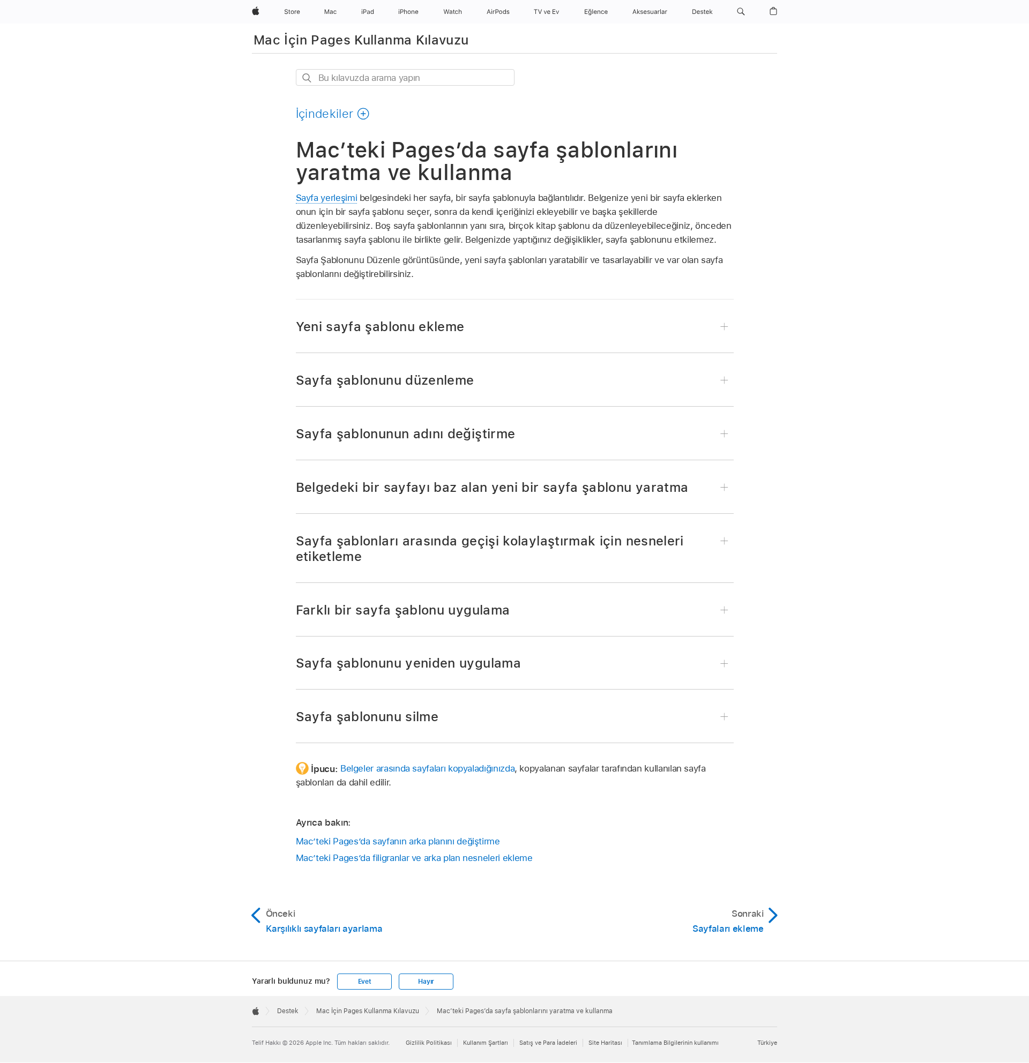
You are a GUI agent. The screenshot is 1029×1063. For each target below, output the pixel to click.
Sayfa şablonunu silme (367, 716)
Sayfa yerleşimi (326, 197)
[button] (741, 12)
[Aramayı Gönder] (307, 78)
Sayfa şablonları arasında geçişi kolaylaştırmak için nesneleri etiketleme (490, 548)
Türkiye (767, 1042)
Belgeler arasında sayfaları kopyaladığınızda (427, 768)
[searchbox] (405, 77)
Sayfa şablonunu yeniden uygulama (408, 663)
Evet (364, 981)
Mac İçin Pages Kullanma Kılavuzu (361, 40)
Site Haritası (605, 1042)
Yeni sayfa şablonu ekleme (380, 326)
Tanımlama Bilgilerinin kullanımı (675, 1042)
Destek (288, 1011)
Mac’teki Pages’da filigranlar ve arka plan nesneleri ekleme (414, 857)
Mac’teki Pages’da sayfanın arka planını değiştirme (398, 841)
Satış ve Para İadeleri (548, 1042)
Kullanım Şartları (485, 1042)
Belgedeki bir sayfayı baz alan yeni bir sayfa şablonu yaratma (492, 487)
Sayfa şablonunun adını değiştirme (406, 433)
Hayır (426, 981)
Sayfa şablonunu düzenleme (385, 380)
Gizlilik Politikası (429, 1042)
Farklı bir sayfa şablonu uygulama (403, 610)
